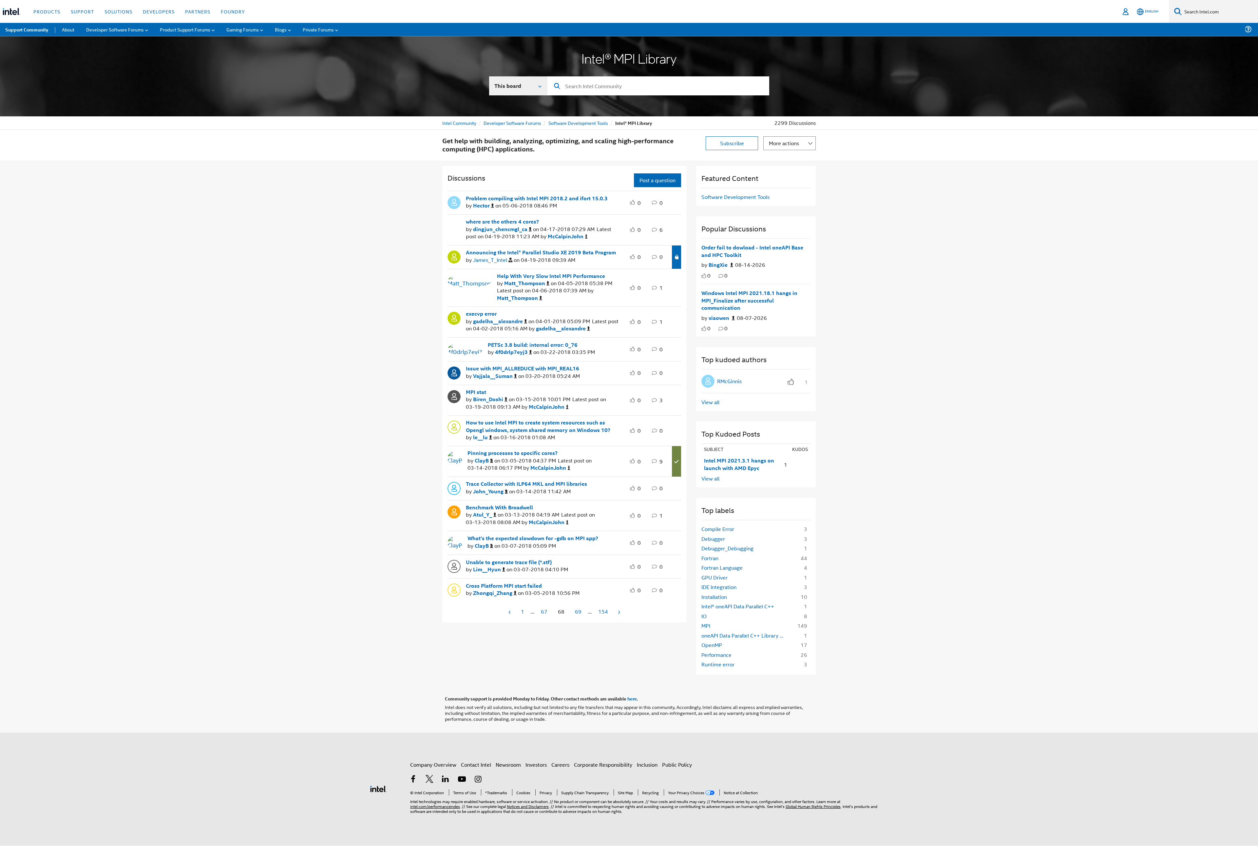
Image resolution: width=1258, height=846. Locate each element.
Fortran (709, 558)
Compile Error (717, 529)
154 (603, 611)
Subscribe (732, 143)
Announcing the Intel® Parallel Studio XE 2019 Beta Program (541, 252)
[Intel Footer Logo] (378, 788)
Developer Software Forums (512, 122)
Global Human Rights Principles (813, 806)
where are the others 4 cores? (502, 221)
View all (710, 402)
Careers (560, 764)
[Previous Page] (510, 612)
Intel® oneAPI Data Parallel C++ (737, 606)
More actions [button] (784, 143)
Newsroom (508, 764)
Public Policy (677, 764)
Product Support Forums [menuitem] (185, 29)
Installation (714, 596)
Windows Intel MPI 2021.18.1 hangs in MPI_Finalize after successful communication (749, 300)
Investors (536, 764)
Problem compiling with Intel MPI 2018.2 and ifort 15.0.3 (537, 198)
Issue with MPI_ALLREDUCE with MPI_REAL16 (522, 368)
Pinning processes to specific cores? (512, 453)
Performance (716, 655)
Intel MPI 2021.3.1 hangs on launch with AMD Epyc (739, 464)
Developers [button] (159, 11)
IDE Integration (718, 587)
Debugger (713, 538)
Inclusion (647, 764)
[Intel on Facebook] (413, 779)
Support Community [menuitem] (26, 29)
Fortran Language (722, 567)
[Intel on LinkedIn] (445, 779)
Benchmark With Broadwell (499, 507)
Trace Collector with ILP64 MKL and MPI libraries (526, 483)
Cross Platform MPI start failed (504, 585)
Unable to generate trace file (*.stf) (509, 562)
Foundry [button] (233, 11)
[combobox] (658, 85)
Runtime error (717, 664)
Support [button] (82, 11)
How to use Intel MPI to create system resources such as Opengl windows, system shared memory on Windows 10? (538, 426)
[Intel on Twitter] (429, 779)
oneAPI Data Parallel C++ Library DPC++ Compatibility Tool (745, 635)
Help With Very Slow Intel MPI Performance (551, 276)
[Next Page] (618, 612)
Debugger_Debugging (727, 548)
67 (544, 611)
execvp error (481, 313)
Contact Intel (476, 764)
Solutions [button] (118, 11)
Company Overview (433, 764)
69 (578, 611)
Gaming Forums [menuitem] (242, 29)
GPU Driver (714, 577)
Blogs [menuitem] (281, 29)
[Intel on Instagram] (478, 779)
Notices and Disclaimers (528, 806)
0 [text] (709, 275)
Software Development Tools (578, 122)
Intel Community (459, 122)
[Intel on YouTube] (461, 779)
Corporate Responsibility (603, 764)
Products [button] (46, 11)
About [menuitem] (68, 29)
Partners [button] (197, 11)
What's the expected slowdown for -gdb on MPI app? (532, 538)
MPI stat (476, 392)
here (632, 698)
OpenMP (711, 645)
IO (704, 616)
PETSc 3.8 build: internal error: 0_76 (533, 344)
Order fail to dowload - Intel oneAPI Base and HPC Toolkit (752, 251)
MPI (705, 625)
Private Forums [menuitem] (318, 29)
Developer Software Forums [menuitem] (115, 29)
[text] (703, 275)
